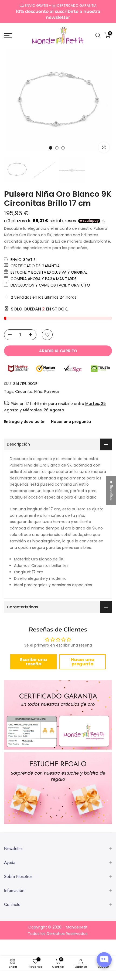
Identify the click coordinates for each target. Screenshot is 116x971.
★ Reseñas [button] (111, 490)
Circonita (23, 391)
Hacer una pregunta (71, 421)
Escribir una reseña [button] (33, 661)
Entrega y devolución (25, 421)
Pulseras (52, 391)
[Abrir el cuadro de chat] (104, 959)
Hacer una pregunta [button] (82, 661)
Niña (38, 391)
